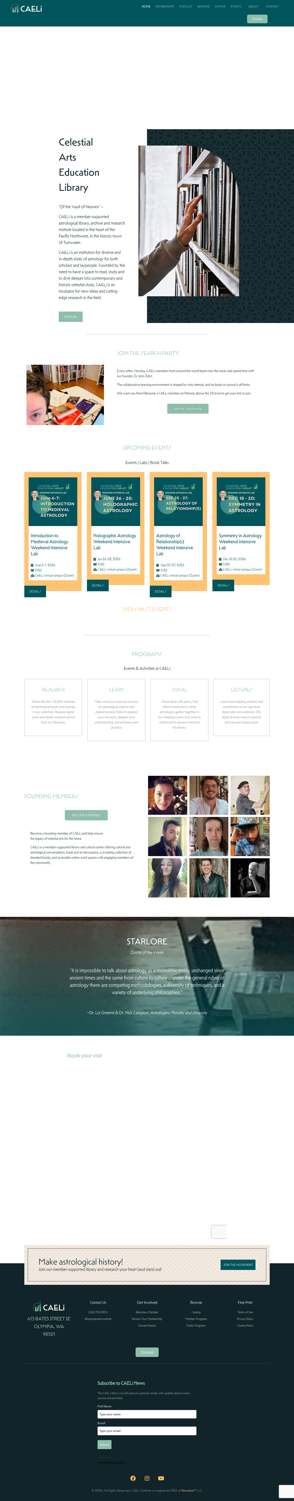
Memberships (164, 7)
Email (102, 1423)
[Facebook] (133, 1478)
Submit (104, 1445)
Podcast (185, 7)
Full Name (104, 1406)
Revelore (188, 1490)
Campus (220, 7)
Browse (203, 7)
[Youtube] (161, 1478)
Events (236, 7)
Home (146, 7)
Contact (272, 7)
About (253, 7)
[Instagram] (147, 1478)
